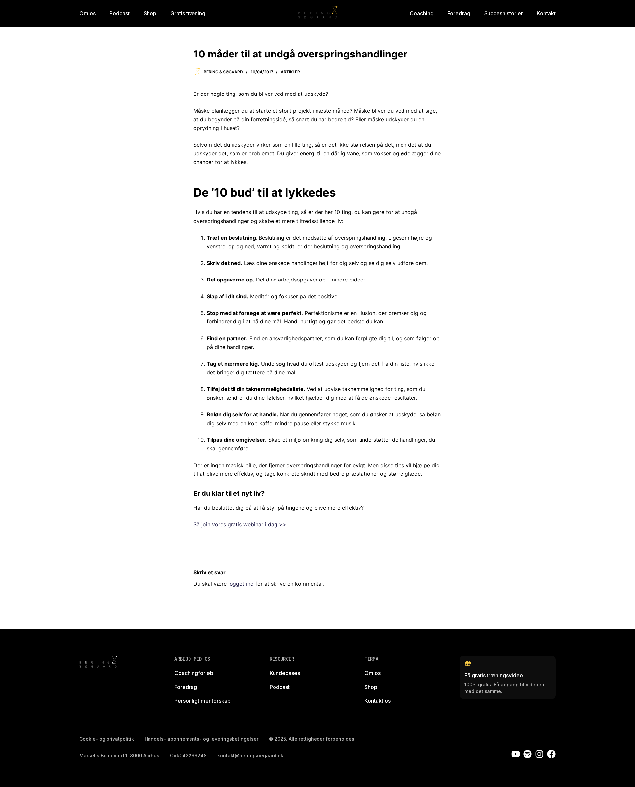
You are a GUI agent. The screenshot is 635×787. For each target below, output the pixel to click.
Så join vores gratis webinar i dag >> (239, 524)
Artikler (290, 71)
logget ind (241, 584)
